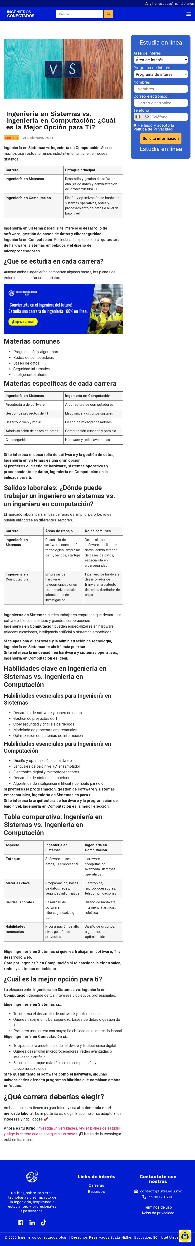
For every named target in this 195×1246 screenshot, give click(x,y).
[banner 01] (63, 332)
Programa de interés (152, 68)
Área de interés (147, 53)
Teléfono (141, 110)
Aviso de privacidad (157, 1213)
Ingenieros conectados (20, 14)
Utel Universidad (175, 1237)
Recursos (96, 1191)
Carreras (11, 138)
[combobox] (142, 117)
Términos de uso (158, 1207)
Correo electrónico (151, 96)
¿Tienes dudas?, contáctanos (172, 3)
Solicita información (161, 138)
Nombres (142, 82)
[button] (189, 14)
